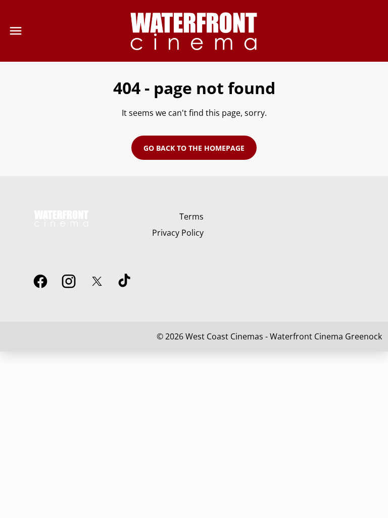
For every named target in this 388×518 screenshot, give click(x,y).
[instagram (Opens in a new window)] (69, 281)
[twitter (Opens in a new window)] (97, 281)
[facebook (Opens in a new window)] (40, 281)
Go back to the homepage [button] (194, 148)
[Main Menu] (15, 30)
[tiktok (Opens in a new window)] (125, 281)
